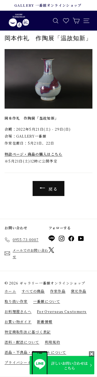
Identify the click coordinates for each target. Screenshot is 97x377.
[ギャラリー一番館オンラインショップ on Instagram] (61, 239)
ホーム (10, 291)
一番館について (46, 301)
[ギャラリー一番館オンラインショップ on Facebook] (71, 239)
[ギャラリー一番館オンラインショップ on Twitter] (51, 251)
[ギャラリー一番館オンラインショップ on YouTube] (81, 239)
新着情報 (44, 321)
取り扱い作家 (16, 301)
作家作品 (57, 291)
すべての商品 (33, 291)
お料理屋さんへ (18, 311)
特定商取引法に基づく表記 (28, 331)
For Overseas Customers (62, 311)
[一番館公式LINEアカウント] (51, 239)
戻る (52, 189)
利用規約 (52, 342)
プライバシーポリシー (24, 362)
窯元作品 (78, 291)
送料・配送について (22, 342)
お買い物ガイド (18, 321)
